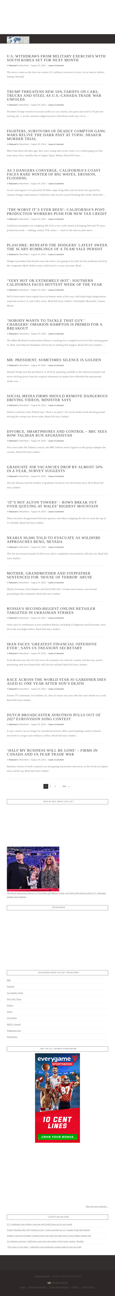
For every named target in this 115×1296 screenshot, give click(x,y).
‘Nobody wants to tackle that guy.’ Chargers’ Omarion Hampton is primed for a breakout (54, 324)
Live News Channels (37, 1287)
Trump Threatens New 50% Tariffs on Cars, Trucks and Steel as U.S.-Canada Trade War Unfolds (54, 95)
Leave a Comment (56, 65)
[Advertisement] (57, 939)
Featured (12, 65)
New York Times (14, 999)
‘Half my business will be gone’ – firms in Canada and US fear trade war (52, 752)
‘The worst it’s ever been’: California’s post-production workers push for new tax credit (57, 211)
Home (22, 1287)
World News (12, 1037)
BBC (9, 980)
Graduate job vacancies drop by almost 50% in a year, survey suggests (55, 469)
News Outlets (88, 1287)
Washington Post (14, 1031)
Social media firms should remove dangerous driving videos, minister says (57, 398)
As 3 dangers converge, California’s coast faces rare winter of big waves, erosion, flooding (54, 174)
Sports (9, 1012)
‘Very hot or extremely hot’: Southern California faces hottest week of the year (54, 282)
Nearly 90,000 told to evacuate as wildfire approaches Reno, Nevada (54, 540)
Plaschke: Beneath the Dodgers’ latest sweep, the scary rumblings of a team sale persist (57, 247)
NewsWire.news (42, 1276)
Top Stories (12, 1018)
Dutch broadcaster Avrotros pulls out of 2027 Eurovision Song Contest (54, 717)
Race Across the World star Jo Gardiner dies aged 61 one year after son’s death (56, 681)
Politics (10, 1005)
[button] (106, 38)
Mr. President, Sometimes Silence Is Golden (54, 360)
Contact (75, 1287)
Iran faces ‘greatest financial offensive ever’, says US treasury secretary (52, 646)
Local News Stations (59, 1287)
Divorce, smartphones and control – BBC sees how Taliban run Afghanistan (57, 433)
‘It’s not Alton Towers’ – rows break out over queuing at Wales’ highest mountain (52, 504)
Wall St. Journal (14, 1024)
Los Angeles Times (15, 993)
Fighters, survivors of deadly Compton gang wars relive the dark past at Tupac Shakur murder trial (56, 135)
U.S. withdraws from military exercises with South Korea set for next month (56, 58)
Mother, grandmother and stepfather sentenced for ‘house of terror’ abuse (49, 575)
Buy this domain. (59, 1283)
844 (64, 786)
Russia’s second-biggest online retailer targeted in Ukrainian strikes (51, 610)
